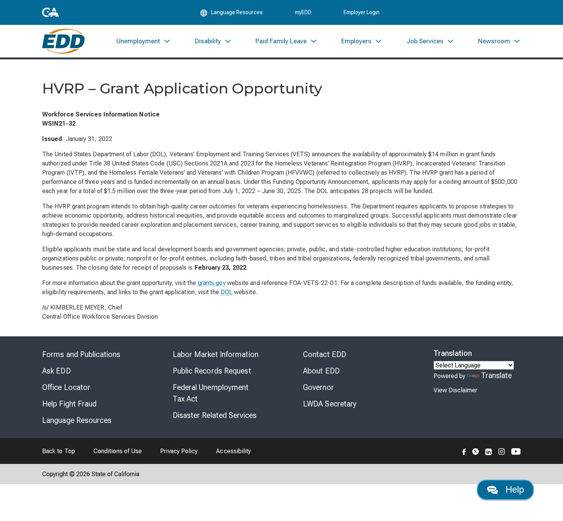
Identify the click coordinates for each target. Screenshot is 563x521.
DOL (226, 292)
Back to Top (58, 451)
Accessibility (233, 451)
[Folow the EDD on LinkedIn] (488, 451)
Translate (496, 375)
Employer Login (362, 12)
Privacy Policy (179, 451)
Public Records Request (212, 370)
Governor (318, 387)
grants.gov (212, 283)
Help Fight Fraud (69, 403)
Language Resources (76, 420)
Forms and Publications (81, 354)
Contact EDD (324, 354)
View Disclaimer (455, 390)
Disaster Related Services (215, 415)
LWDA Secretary (330, 403)
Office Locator (66, 387)
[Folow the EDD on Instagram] (501, 451)
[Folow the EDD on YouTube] (516, 451)
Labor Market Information (216, 354)
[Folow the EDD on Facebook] (464, 451)
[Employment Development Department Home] (63, 41)
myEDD (303, 12)
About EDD (321, 370)
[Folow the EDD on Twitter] (475, 451)
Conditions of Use (117, 451)
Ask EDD (56, 370)
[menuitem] (144, 41)
